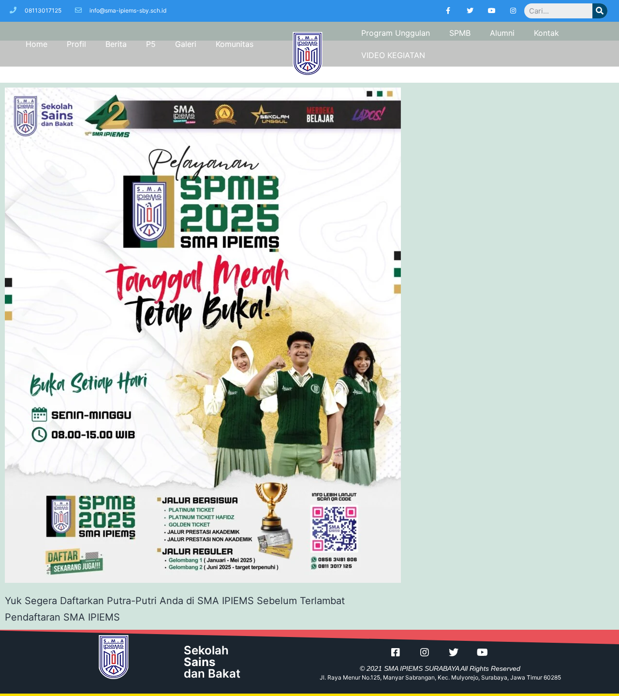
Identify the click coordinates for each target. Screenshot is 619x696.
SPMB (460, 33)
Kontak (546, 33)
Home (36, 44)
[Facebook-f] (448, 11)
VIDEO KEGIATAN (393, 55)
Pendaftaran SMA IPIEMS (62, 617)
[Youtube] (491, 11)
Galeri (185, 44)
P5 (151, 44)
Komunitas (234, 44)
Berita (116, 44)
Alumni (502, 33)
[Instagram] (513, 11)
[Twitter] (470, 11)
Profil (76, 44)
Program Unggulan (395, 33)
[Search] (599, 10)
